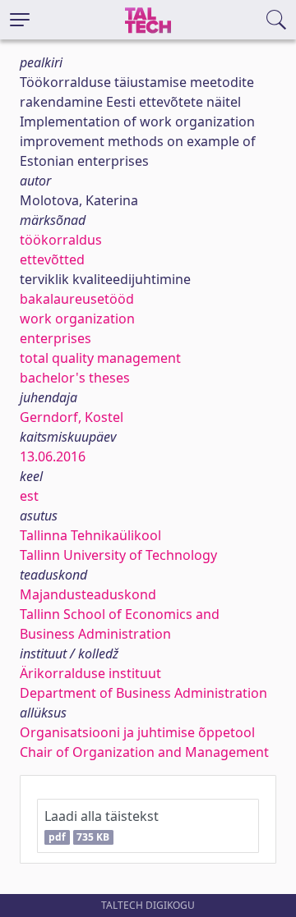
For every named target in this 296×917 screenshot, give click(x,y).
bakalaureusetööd (77, 299)
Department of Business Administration (143, 693)
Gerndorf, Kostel (71, 417)
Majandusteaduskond (88, 594)
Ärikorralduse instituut (90, 673)
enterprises (55, 338)
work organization (77, 318)
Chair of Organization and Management (144, 752)
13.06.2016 (53, 456)
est (29, 496)
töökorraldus (61, 240)
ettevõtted (52, 259)
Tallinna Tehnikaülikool (90, 535)
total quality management (100, 358)
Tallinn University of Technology (118, 555)
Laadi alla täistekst (101, 825)
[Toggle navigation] (19, 19)
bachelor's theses (75, 378)
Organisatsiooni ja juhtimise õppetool (137, 732)
